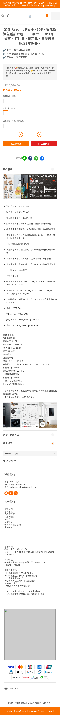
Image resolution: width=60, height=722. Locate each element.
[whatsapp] (36, 158)
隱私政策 (8, 511)
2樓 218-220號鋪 (12, 565)
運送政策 (8, 521)
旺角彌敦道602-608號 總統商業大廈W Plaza (24, 562)
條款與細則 (9, 516)
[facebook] (30, 158)
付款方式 (8, 519)
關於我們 (8, 508)
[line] (24, 158)
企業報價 (8, 527)
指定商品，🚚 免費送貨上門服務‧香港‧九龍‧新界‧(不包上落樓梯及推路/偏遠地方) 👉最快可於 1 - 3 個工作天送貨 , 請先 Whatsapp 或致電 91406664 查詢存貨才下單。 (30, 72)
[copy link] (42, 158)
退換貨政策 (9, 514)
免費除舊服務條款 (12, 524)
